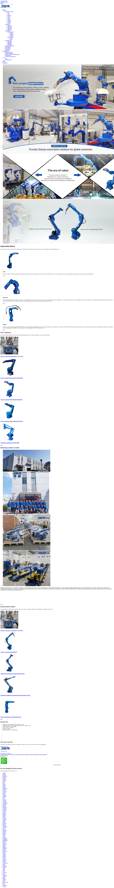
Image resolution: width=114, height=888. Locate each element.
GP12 (9, 14)
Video (4, 60)
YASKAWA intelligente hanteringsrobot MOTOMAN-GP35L (15, 695)
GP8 (8, 13)
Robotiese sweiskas (9, 52)
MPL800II (10, 44)
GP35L (9, 17)
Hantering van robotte (9, 11)
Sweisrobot (2, 754)
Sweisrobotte (7, 30)
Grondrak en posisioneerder (10, 56)
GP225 (9, 23)
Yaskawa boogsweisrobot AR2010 (8, 652)
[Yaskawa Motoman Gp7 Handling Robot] (9, 714)
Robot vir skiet (8, 55)
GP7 (8, 12)
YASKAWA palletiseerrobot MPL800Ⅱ (9, 442)
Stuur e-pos (2, 756)
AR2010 (11, 36)
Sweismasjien (7, 49)
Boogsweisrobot (11, 31)
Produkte (4, 10)
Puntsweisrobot (10, 37)
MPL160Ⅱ (9, 41)
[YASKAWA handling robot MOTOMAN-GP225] (9, 671)
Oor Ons (4, 61)
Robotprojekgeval (6, 51)
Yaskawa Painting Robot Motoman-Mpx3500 (11, 378)
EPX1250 (9, 25)
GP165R (9, 20)
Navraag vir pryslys (4, 746)
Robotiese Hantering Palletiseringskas (12, 54)
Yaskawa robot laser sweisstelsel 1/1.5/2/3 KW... (11, 356)
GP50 (9, 18)
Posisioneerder (8, 46)
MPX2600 (10, 28)
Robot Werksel (8, 47)
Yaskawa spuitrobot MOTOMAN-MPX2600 (11, 399)
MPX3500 (10, 29)
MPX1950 (10, 27)
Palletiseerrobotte (8, 40)
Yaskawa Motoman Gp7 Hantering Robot (10, 717)
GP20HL (9, 15)
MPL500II (10, 43)
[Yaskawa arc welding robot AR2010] (9, 649)
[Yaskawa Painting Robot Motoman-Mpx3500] (9, 375)
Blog (6, 58)
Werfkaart (9, 753)
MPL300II (10, 42)
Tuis (3, 9)
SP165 (11, 38)
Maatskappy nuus (8, 59)
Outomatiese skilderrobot (34, 754)
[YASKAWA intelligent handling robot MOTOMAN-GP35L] (9, 693)
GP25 (9, 16)
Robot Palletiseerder (43, 754)
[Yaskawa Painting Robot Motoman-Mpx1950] (9, 418)
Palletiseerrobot (18, 754)
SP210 (11, 39)
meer (4, 276)
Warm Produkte (3, 753)
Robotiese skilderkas (9, 53)
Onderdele (7, 50)
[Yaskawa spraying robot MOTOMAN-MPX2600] (9, 397)
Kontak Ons (5, 62)
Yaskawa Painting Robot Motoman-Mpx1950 (11, 421)
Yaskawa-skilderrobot (25, 754)
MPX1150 (10, 26)
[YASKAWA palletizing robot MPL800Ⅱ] (9, 440)
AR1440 (11, 33)
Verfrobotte (7, 24)
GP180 (9, 21)
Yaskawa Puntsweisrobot (9, 754)
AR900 (11, 32)
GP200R (9, 22)
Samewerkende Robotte (9, 45)
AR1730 (11, 35)
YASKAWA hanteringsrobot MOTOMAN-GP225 (12, 673)
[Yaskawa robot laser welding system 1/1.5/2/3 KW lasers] (9, 354)
